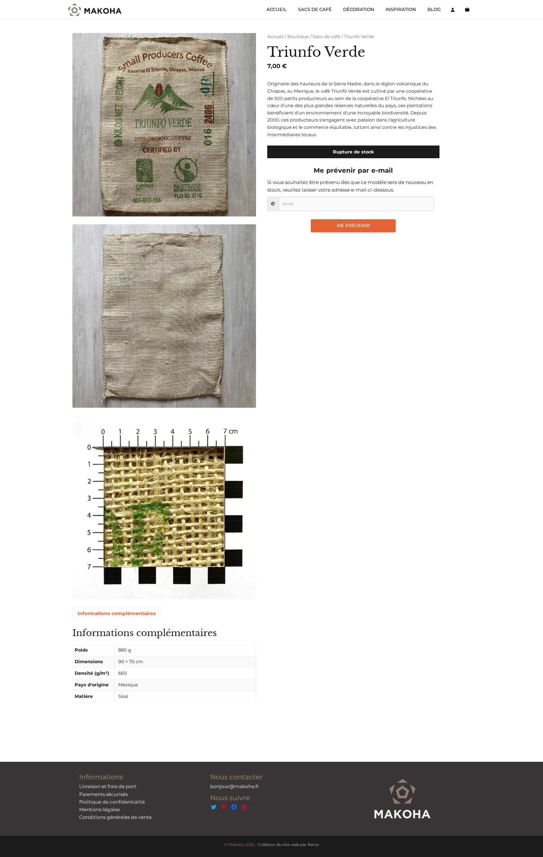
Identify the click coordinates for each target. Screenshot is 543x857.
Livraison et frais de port (107, 786)
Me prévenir (353, 225)
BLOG (434, 9)
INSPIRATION (400, 9)
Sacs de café (326, 36)
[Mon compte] (452, 9)
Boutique (298, 36)
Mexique (128, 684)
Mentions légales (99, 809)
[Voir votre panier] (467, 9)
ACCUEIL (276, 9)
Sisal (123, 696)
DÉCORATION (358, 9)
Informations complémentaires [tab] (116, 613)
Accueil (275, 36)
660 (122, 673)
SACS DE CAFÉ (315, 9)
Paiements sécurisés (103, 794)
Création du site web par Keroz (288, 844)
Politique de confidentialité (112, 802)
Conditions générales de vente (115, 817)
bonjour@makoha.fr (234, 786)
